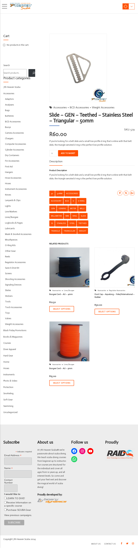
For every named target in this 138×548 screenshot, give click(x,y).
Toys (7, 313)
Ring (75, 216)
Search (6, 65)
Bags (7, 110)
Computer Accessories (15, 144)
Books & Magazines (12, 337)
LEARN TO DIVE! (15, 498)
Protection (8, 387)
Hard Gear (8, 355)
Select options (61, 309)
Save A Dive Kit (12, 268)
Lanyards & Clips (12, 200)
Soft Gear (8, 399)
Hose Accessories (13, 178)
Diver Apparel (9, 349)
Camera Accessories (14, 133)
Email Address (12, 455)
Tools (7, 301)
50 (52, 193)
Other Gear (10, 251)
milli (82, 208)
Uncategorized (10, 412)
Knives (8, 194)
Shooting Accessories (15, 279)
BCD (67, 201)
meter (73, 208)
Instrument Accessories (16, 189)
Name (8, 468)
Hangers (9, 172)
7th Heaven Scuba (11, 87)
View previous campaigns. (18, 515)
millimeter (56, 216)
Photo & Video (10, 380)
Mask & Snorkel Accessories (18, 234)
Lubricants (10, 228)
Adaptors (9, 99)
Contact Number (8, 481)
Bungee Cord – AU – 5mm (60, 368)
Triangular (69, 231)
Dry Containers (12, 155)
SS (52, 223)
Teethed (82, 223)
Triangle (55, 231)
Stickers (8, 296)
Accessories (60, 107)
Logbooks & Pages (14, 223)
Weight (82, 231)
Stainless (61, 223)
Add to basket (68, 153)
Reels (7, 256)
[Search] (31, 73)
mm (67, 216)
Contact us (110, 544)
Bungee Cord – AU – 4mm (61, 294)
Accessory (56, 201)
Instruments (8, 374)
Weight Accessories (103, 107)
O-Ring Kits (10, 245)
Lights (8, 206)
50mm (59, 193)
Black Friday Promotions (14, 330)
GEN (53, 208)
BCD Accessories (79, 107)
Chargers (9, 138)
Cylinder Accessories (14, 149)
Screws (8, 273)
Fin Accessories (12, 161)
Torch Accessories (13, 307)
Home (6, 362)
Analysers (9, 104)
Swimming (8, 406)
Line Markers (11, 211)
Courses (7, 343)
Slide (83, 216)
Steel (72, 223)
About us (95, 544)
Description (55, 161)
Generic (62, 208)
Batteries (9, 116)
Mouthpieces (11, 239)
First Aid (9, 166)
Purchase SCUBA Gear (18, 510)
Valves (8, 318)
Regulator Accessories (117, 291)
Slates (8, 290)
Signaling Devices (13, 284)
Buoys (8, 127)
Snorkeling (8, 393)
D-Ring (81, 201)
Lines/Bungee (69, 291)
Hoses (8, 183)
